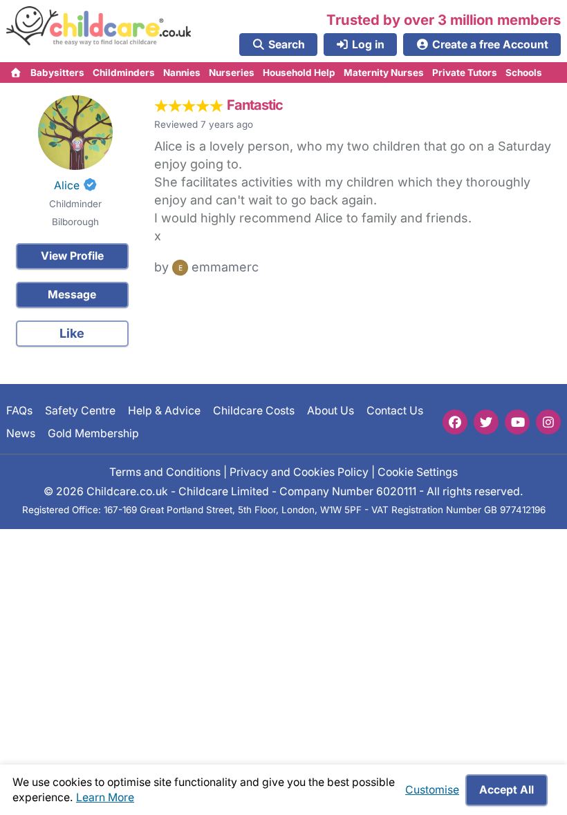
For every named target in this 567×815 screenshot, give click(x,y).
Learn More (105, 797)
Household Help (299, 72)
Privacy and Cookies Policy (299, 472)
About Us (330, 410)
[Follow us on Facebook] (455, 422)
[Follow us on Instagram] (548, 422)
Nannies (182, 72)
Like (71, 333)
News (20, 433)
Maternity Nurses (384, 72)
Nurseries (231, 72)
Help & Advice (164, 410)
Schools (523, 72)
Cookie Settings (418, 472)
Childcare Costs (254, 410)
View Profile (72, 255)
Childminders (124, 72)
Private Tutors (464, 72)
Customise (432, 789)
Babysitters (57, 72)
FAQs (19, 410)
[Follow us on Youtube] (517, 422)
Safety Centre (80, 410)
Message (72, 294)
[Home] (16, 72)
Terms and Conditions (165, 472)
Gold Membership (93, 433)
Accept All (506, 789)
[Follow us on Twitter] (486, 422)
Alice (67, 185)
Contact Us (394, 410)
